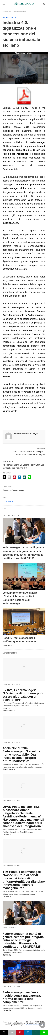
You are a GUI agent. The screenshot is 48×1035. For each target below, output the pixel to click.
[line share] (29, 477)
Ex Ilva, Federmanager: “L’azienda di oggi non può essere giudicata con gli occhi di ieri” (23, 694)
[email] (12, 1032)
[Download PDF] (24, 104)
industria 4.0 (8, 501)
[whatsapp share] (24, 477)
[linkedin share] (19, 477)
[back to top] (42, 1024)
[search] (44, 4)
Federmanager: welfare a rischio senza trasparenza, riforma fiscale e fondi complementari (22, 997)
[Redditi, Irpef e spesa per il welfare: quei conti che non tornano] (24, 621)
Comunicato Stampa (11, 684)
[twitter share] (4, 477)
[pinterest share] (14, 477)
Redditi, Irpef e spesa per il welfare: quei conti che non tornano (19, 641)
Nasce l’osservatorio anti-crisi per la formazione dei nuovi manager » (29, 453)
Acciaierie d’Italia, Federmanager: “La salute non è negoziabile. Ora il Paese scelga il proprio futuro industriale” (21, 754)
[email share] (9, 477)
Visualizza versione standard (35, 1025)
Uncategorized (9, 17)
